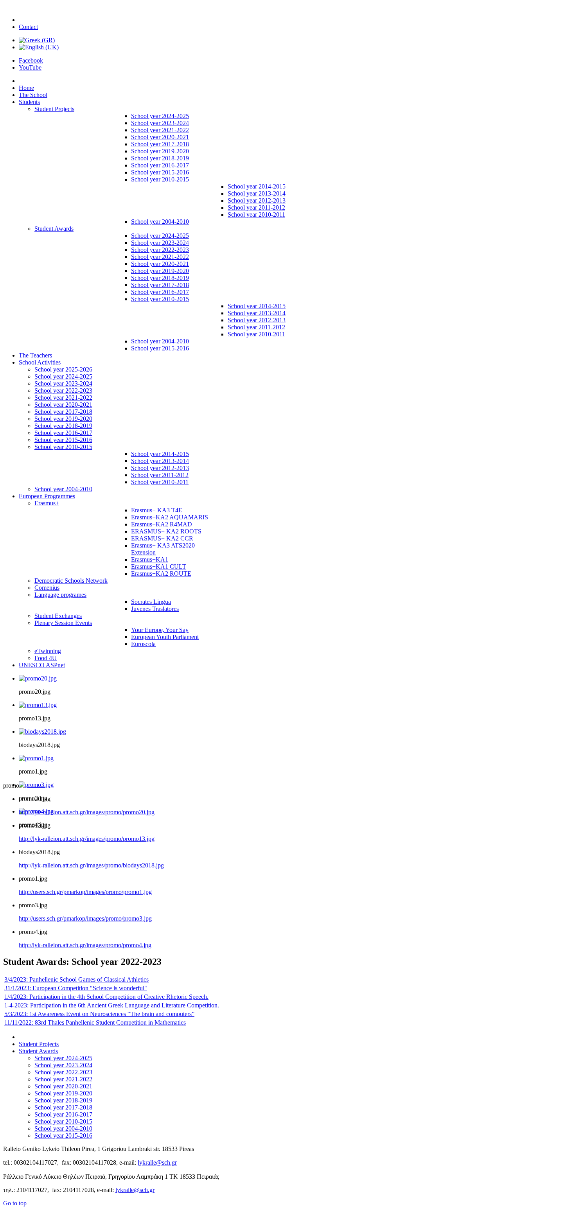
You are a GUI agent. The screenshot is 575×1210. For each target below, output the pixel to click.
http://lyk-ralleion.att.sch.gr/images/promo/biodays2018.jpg (91, 865)
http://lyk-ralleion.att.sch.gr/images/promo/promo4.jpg (85, 945)
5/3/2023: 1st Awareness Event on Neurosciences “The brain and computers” (99, 1014)
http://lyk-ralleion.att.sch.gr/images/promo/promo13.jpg (87, 838)
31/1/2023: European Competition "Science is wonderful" (75, 988)
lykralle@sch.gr (157, 1162)
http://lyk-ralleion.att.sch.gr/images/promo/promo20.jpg (87, 812)
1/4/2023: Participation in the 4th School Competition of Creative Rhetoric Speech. (106, 996)
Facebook (31, 60)
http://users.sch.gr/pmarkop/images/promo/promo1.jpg (85, 892)
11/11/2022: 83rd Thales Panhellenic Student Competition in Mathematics (95, 1022)
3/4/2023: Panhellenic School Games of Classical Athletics (76, 979)
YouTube (30, 67)
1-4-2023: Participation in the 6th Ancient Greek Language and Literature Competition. (111, 1005)
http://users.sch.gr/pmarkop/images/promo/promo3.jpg (85, 918)
